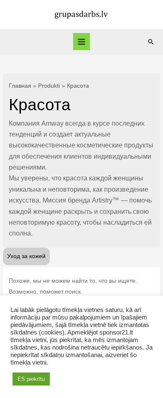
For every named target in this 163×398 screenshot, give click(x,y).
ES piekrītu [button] (31, 379)
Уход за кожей (26, 256)
